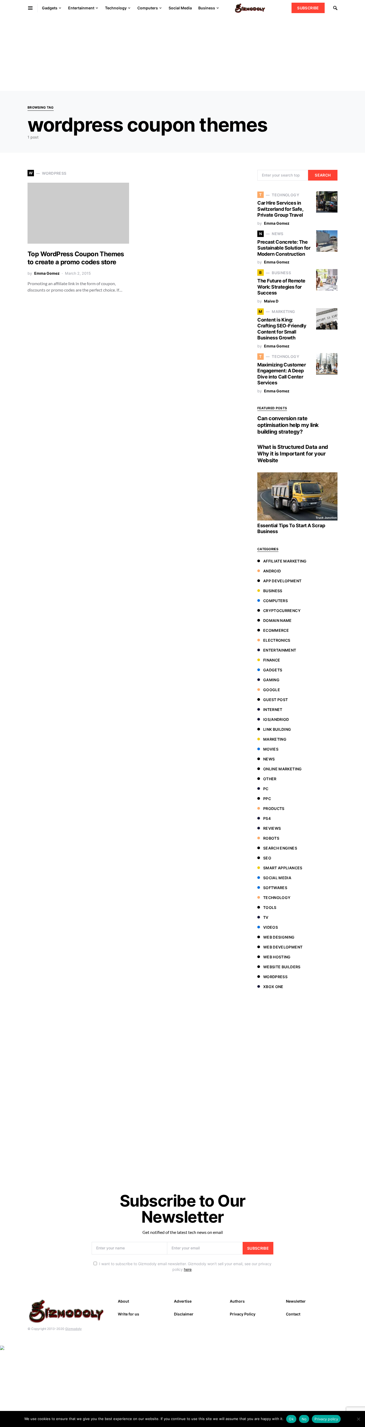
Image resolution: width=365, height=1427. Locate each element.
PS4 (267, 818)
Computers (275, 600)
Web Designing (279, 937)
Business (272, 590)
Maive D (271, 301)
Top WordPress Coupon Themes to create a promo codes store (76, 258)
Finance (271, 660)
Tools (270, 907)
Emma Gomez (47, 273)
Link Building (277, 729)
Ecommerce (276, 630)
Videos (270, 927)
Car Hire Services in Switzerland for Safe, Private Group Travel (280, 209)
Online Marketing (282, 769)
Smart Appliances (282, 868)
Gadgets (272, 670)
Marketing (274, 739)
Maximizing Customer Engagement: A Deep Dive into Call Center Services (281, 374)
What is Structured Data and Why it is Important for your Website (292, 454)
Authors (237, 1301)
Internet (272, 709)
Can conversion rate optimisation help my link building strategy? (288, 425)
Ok (291, 1419)
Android (272, 571)
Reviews (272, 828)
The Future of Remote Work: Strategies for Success (281, 287)
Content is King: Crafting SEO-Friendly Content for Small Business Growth (281, 329)
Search (323, 175)
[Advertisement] (160, 53)
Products (274, 808)
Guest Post (275, 699)
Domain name (277, 620)
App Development (282, 581)
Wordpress (275, 976)
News (269, 759)
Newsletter (296, 1301)
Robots (271, 838)
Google (271, 689)
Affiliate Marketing (285, 561)
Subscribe (308, 8)
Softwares (275, 887)
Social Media (277, 877)
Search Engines (280, 848)
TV (266, 917)
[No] (358, 1419)
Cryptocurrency (282, 610)
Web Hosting (277, 957)
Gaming (271, 680)
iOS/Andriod (276, 719)
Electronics (276, 640)
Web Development (282, 947)
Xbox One (273, 986)
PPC (267, 798)
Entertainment (279, 650)
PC (266, 788)
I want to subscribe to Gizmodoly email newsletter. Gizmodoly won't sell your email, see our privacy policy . (185, 1266)
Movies (270, 749)
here (188, 1269)
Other (270, 778)
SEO (267, 858)
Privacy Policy (242, 1314)
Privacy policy (326, 1419)
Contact (293, 1314)
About (123, 1301)
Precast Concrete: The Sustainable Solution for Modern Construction (283, 248)
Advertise (183, 1301)
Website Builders (282, 967)
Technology (277, 897)
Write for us (128, 1314)
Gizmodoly (73, 1329)
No (304, 1419)
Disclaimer (183, 1314)
